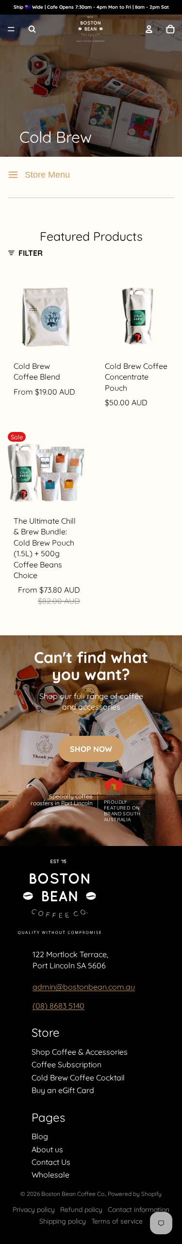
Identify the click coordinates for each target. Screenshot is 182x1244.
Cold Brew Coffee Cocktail (78, 1077)
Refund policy (81, 1209)
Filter (30, 253)
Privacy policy (34, 1209)
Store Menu (47, 175)
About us (47, 1149)
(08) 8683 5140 (58, 1006)
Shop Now (91, 749)
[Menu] (11, 29)
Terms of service (117, 1221)
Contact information (138, 1209)
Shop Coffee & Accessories (80, 1052)
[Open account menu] (149, 29)
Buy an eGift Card (63, 1090)
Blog (40, 1136)
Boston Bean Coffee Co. (73, 1193)
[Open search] (32, 29)
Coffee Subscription (66, 1064)
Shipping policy (62, 1221)
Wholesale (50, 1174)
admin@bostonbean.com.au (84, 987)
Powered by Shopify (135, 1193)
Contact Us (51, 1162)
